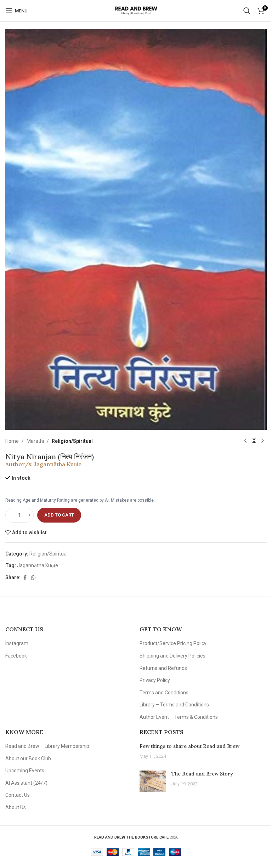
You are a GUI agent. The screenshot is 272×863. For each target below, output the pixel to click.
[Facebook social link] (25, 577)
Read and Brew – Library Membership (47, 746)
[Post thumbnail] (153, 781)
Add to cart (59, 515)
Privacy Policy (155, 680)
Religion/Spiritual (72, 441)
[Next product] (262, 441)
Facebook (16, 656)
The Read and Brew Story (202, 774)
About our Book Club (28, 758)
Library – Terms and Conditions (174, 704)
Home (12, 441)
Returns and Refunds (163, 668)
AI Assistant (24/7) (26, 783)
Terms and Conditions (164, 692)
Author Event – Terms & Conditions (179, 717)
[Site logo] (136, 10)
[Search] (247, 11)
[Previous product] (245, 441)
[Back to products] (254, 441)
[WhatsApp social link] (33, 577)
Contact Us (17, 795)
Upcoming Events (24, 770)
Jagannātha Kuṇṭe (58, 464)
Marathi (35, 441)
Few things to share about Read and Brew (189, 746)
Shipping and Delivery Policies (172, 656)
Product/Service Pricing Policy (173, 643)
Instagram (16, 643)
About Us (15, 807)
